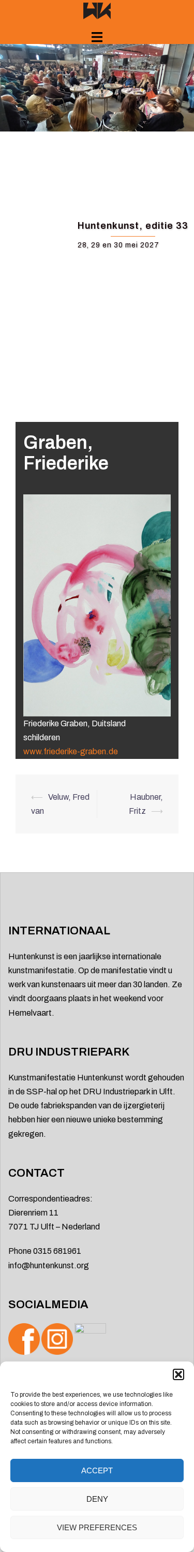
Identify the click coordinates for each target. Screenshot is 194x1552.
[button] (178, 1374)
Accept (97, 1470)
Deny (97, 1499)
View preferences (97, 1527)
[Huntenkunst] (97, 10)
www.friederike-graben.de (70, 751)
